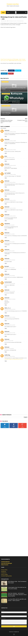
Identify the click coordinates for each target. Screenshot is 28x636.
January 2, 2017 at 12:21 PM (9, 225)
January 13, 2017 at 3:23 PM (9, 250)
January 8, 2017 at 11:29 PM (9, 234)
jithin (5, 156)
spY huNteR (7, 173)
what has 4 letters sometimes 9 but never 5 (13, 359)
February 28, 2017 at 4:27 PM (10, 325)
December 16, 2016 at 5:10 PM (10, 216)
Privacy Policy (4, 569)
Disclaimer (3, 571)
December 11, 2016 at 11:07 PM (10, 200)
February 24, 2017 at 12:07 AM (10, 309)
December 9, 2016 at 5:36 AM (10, 191)
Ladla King (7, 355)
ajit (5, 148)
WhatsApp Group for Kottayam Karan (11, 101)
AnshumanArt (8, 282)
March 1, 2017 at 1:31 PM (9, 340)
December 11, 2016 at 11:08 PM (10, 208)
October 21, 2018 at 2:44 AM (10, 356)
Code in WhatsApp (6, 113)
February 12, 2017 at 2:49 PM (10, 291)
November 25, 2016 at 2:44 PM (10, 165)
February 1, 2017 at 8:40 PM (9, 267)
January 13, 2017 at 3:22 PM (9, 241)
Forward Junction (13, 4)
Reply (6, 136)
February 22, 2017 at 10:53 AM (10, 299)
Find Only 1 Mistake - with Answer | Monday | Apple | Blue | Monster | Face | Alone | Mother (17, 595)
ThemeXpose (16, 631)
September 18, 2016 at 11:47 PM (10, 131)
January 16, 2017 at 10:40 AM (10, 259)
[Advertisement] (14, 43)
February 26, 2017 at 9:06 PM (10, 317)
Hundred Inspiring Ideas (6, 576)
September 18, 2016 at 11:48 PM (10, 140)
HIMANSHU (7, 223)
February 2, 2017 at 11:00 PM (10, 275)
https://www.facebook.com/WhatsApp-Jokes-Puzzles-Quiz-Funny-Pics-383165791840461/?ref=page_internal (13, 60)
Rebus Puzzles (4, 564)
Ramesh (6, 266)
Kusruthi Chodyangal (6, 563)
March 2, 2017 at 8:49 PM (9, 348)
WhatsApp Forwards (12, 20)
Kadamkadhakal (5, 561)
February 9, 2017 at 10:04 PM (10, 283)
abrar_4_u (7, 308)
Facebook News (5, 81)
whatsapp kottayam (6, 93)
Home (3, 12)
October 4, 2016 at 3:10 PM (9, 157)
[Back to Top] (14, 634)
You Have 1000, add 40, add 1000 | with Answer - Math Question (17, 600)
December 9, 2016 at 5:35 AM (10, 182)
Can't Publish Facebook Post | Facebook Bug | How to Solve (14, 88)
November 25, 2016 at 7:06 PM (10, 174)
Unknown (6, 130)
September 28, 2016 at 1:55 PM (10, 149)
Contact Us (3, 573)
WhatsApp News (20, 20)
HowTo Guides (4, 574)
